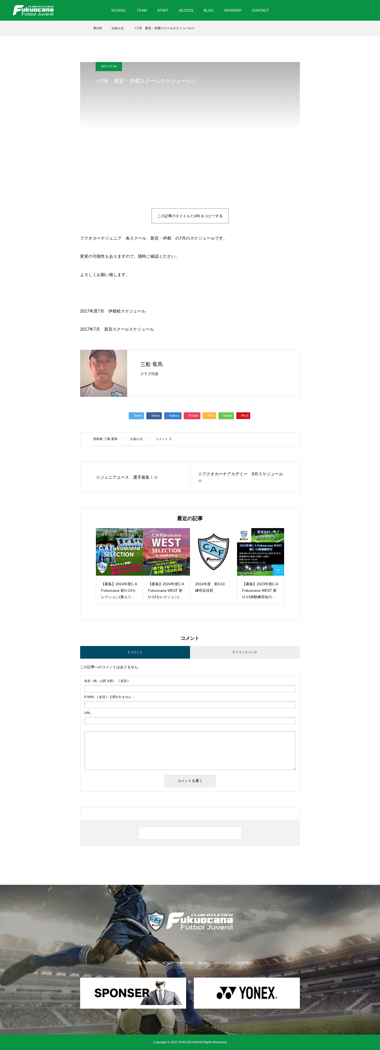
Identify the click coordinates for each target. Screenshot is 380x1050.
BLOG (209, 10)
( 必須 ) (106, 680)
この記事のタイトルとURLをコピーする (190, 216)
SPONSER (232, 10)
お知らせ (136, 439)
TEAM (142, 10)
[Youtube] (361, 10)
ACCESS (186, 10)
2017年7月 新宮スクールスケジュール (117, 329)
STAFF (163, 10)
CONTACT (260, 10)
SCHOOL (118, 10)
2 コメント (135, 652)
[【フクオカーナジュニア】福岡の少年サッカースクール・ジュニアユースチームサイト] (33, 10)
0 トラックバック (245, 652)
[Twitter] (339, 10)
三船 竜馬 (151, 364)
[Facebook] (348, 10)
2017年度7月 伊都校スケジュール (113, 311)
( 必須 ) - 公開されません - (108, 696)
